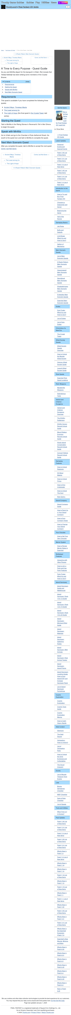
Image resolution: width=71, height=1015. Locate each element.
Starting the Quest (11, 87)
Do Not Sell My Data (57, 1001)
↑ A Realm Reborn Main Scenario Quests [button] (26, 54)
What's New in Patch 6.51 (62, 954)
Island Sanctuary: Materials (60, 631)
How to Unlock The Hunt (62, 492)
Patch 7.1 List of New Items (62, 900)
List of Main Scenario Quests (62, 257)
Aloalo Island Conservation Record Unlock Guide (62, 445)
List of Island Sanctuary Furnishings (61, 689)
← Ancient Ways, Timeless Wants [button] (12, 57)
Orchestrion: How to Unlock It (62, 741)
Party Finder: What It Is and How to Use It (61, 576)
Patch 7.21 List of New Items (62, 846)
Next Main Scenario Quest (13, 92)
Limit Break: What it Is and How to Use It (61, 238)
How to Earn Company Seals (62, 519)
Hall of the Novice (60, 218)
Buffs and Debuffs (60, 231)
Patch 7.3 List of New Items (62, 834)
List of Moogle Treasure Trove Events (62, 776)
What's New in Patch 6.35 (62, 978)
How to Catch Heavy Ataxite (61, 722)
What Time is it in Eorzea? (62, 813)
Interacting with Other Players (62, 561)
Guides (30, 2)
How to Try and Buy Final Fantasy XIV (62, 196)
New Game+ (61, 497)
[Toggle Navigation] (68, 7)
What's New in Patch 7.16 (62, 870)
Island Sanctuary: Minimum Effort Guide (62, 622)
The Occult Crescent (60, 766)
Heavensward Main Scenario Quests (62, 272)
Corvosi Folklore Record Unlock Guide (62, 455)
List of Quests (61, 804)
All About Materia (60, 474)
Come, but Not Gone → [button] (41, 57)
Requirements (9, 84)
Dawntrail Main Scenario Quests (62, 301)
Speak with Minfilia (11, 89)
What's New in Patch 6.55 (62, 948)
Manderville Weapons (61, 389)
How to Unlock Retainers (62, 468)
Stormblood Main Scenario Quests (62, 280)
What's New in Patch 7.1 (62, 894)
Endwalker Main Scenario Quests (62, 296)
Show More (60, 129)
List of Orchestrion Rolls (61, 748)
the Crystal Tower (37, 113)
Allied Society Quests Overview (61, 348)
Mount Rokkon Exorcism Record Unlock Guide (62, 435)
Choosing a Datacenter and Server (62, 204)
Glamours (60, 731)
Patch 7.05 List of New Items (62, 912)
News (54, 2)
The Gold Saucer (60, 735)
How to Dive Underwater (61, 486)
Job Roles (60, 226)
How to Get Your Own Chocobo (62, 537)
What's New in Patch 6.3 (62, 984)
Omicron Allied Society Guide (62, 363)
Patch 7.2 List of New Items (62, 858)
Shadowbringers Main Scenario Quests (62, 288)
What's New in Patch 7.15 (62, 882)
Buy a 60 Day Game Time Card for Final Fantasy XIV (62, 118)
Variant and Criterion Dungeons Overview (61, 411)
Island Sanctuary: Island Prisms (61, 666)
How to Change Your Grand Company (62, 526)
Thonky (12, 2)
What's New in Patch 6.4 (62, 972)
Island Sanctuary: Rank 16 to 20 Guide (62, 612)
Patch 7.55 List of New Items (62, 154)
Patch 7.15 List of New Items (62, 888)
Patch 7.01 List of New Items (62, 924)
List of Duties (61, 318)
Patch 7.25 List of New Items (62, 840)
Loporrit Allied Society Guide (61, 369)
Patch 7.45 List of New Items (62, 171)
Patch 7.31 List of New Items (62, 828)
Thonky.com (11, 7)
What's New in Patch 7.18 (62, 864)
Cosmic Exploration (61, 702)
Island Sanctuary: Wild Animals (62, 649)
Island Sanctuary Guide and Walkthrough (62, 588)
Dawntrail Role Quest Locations (62, 379)
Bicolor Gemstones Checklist (61, 788)
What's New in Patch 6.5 (62, 960)
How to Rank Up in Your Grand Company (62, 512)
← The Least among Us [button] (12, 60)
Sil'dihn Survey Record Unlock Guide (62, 426)
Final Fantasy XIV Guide (28, 7)
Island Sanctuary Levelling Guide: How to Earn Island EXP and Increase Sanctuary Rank (62, 677)
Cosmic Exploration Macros (61, 715)
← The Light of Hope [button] (12, 63)
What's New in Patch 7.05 (62, 906)
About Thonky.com (48, 1012)
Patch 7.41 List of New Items (62, 177)
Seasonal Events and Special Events (62, 146)
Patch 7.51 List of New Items (62, 160)
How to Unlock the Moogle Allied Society (62, 356)
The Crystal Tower (61, 335)
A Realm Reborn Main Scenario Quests (62, 264)
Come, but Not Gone (8, 148)
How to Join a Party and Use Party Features (62, 568)
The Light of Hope (10, 113)
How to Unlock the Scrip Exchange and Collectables (62, 757)
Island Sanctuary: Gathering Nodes (60, 640)
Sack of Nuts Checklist (61, 799)
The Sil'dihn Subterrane (61, 419)
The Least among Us (12, 110)
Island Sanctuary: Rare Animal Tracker (62, 658)
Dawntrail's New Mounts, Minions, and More (62, 941)
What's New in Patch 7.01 (62, 918)
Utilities (45, 2)
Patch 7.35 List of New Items (62, 822)
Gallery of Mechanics (60, 245)
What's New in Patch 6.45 (62, 966)
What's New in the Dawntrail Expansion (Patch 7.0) (62, 932)
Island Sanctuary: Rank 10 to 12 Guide (62, 596)
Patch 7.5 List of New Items (62, 165)
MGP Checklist (62, 794)
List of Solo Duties (61, 323)
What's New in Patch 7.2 (62, 852)
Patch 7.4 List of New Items (62, 183)
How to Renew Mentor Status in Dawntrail (62, 548)
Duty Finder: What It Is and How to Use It (61, 312)
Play (37, 2)
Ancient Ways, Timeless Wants (15, 107)
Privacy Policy (36, 1012)
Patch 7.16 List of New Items (62, 876)
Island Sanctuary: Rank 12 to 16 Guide (62, 604)
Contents (16, 82)
